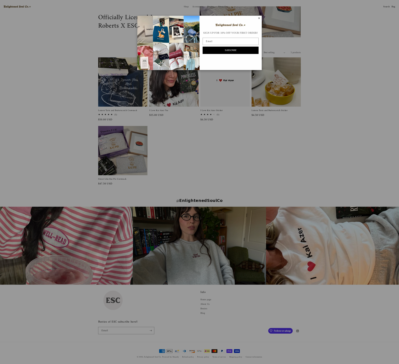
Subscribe (231, 50)
